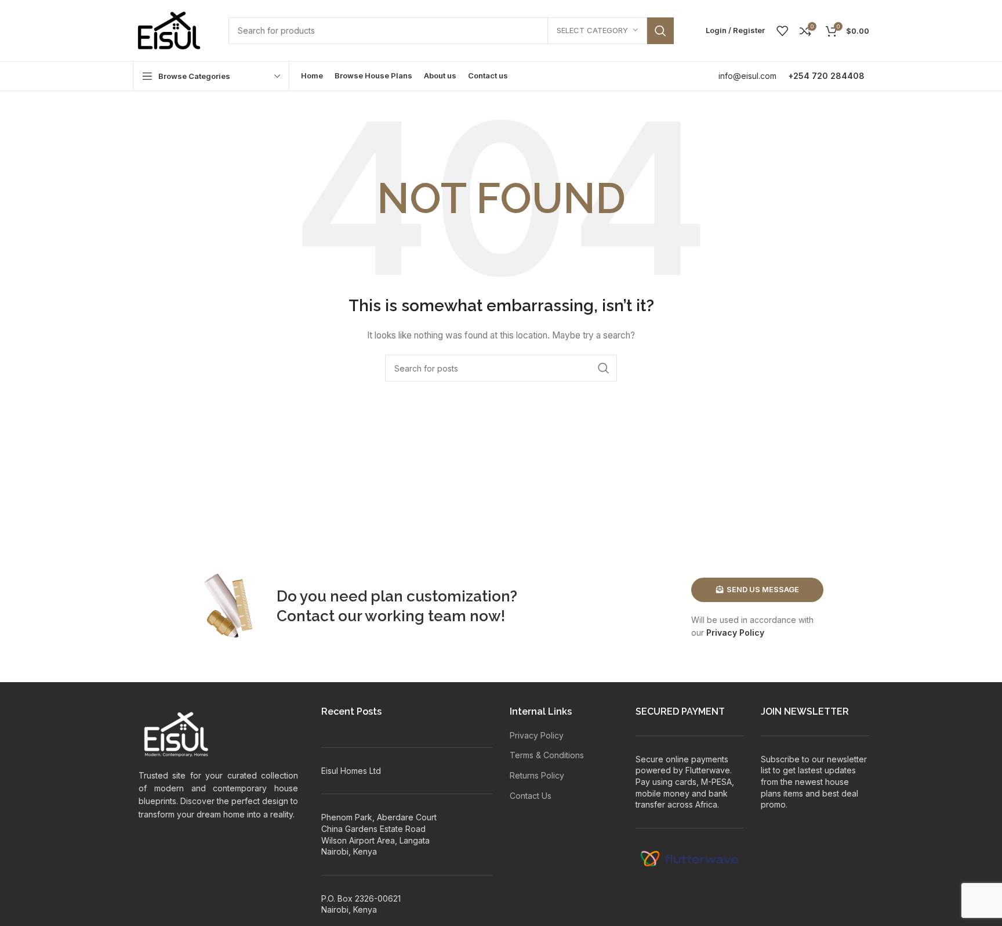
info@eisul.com (747, 76)
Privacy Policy (735, 632)
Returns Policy (537, 775)
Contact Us (530, 796)
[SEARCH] (660, 30)
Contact (306, 616)
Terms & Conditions (547, 755)
